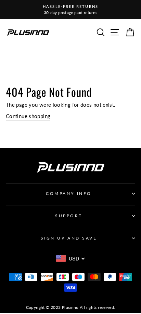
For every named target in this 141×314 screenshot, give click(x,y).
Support (68, 215)
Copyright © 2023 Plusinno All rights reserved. (70, 307)
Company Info (68, 193)
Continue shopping (28, 116)
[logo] (28, 32)
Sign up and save (69, 238)
